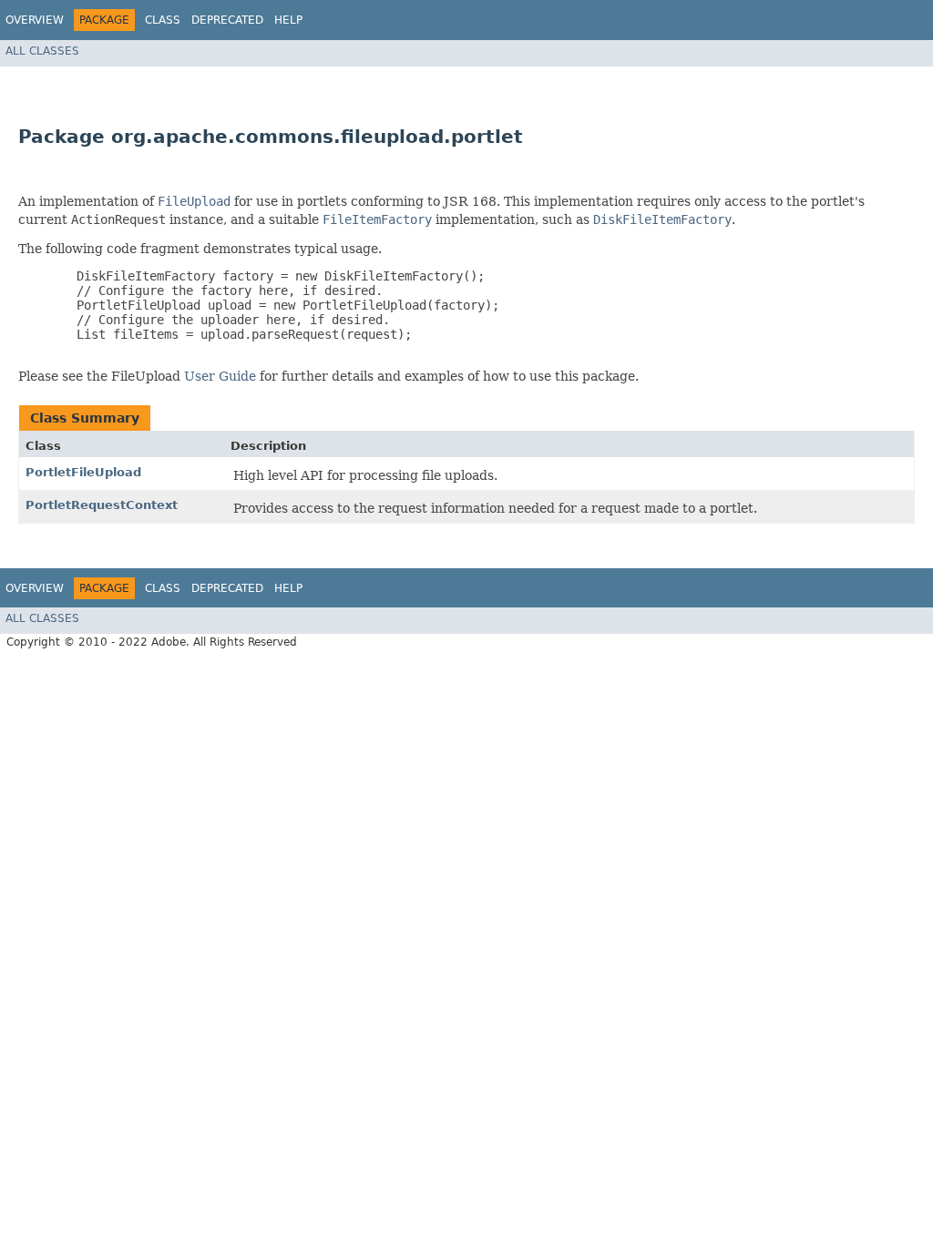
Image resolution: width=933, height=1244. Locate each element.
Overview (34, 20)
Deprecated (227, 20)
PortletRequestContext (102, 505)
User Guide (220, 376)
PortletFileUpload (83, 472)
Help (288, 20)
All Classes (42, 51)
